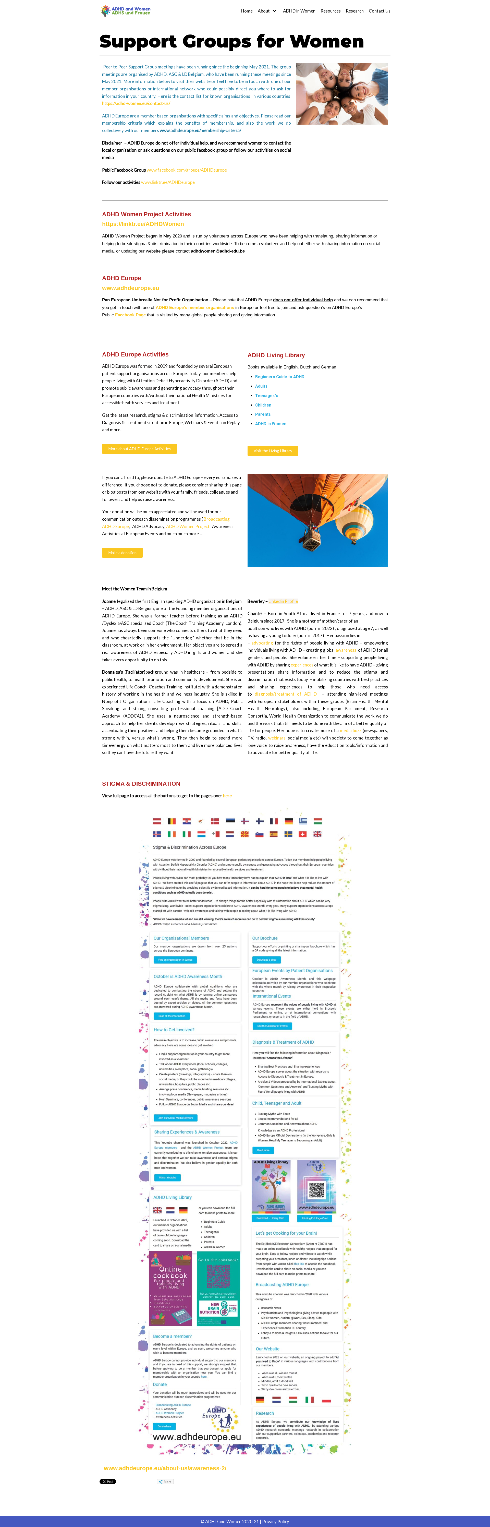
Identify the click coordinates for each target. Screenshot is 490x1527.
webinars (277, 738)
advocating (262, 643)
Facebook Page (130, 315)
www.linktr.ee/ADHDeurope (168, 182)
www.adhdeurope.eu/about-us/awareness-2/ (165, 1468)
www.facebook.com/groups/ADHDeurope (187, 170)
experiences (302, 664)
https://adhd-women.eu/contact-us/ (136, 103)
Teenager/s (266, 395)
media (346, 730)
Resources (331, 11)
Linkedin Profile (283, 601)
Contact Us (379, 11)
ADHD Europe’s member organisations (195, 307)
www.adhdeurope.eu (130, 288)
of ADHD (307, 694)
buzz (357, 730)
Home (247, 11)
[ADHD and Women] (125, 11)
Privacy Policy (275, 1521)
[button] (139, 449)
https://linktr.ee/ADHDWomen (143, 224)
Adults (261, 386)
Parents (263, 414)
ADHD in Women (299, 11)
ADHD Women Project (188, 526)
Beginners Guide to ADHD (279, 376)
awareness (346, 650)
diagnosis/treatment (275, 694)
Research (355, 11)
